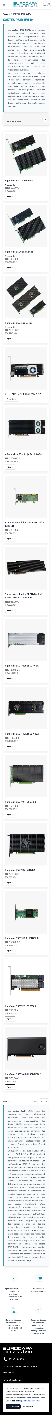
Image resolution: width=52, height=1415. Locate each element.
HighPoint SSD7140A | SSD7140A (22, 733)
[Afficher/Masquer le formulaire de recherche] (44, 5)
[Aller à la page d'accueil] (25, 4)
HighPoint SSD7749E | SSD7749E (22, 665)
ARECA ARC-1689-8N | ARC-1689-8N (23, 454)
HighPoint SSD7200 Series (19, 180)
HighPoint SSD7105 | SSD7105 (20, 869)
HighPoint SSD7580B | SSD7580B (22, 938)
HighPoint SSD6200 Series (19, 251)
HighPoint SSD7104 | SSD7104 (20, 801)
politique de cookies (31, 1400)
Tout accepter (13, 1406)
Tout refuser (28, 1406)
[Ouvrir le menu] (4, 5)
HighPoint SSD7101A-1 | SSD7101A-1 (23, 1074)
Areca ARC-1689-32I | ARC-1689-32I (23, 394)
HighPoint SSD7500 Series (19, 322)
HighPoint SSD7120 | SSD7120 (20, 1006)
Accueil (6, 14)
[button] (26, 119)
